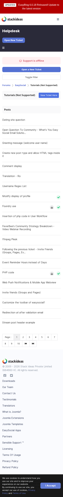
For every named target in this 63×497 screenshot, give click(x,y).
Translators (8, 405)
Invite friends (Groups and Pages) (21, 292)
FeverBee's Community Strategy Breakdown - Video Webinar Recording (28, 228)
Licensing (7, 448)
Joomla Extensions (13, 417)
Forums (6, 85)
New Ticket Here (49, 95)
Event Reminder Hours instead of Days (24, 262)
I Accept (50, 485)
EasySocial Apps (11, 430)
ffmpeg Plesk (9, 239)
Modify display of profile (16, 196)
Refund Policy (10, 467)
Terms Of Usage (11, 454)
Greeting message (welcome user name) (25, 142)
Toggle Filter (31, 77)
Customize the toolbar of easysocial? (23, 302)
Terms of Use (19, 493)
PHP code (8, 272)
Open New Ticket (13, 40)
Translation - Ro (11, 176)
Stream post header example (18, 322)
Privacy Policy (10, 461)
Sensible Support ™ (13, 442)
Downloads (8, 380)
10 (18, 343)
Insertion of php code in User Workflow (24, 216)
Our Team (7, 387)
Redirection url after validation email (22, 312)
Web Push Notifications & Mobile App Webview (29, 282)
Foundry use (9, 206)
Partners (7, 436)
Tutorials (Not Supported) (19, 95)
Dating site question (13, 119)
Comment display (12, 166)
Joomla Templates (12, 424)
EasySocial (20, 85)
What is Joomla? (11, 411)
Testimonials (9, 399)
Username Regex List (14, 186)
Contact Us (9, 393)
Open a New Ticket (31, 69)
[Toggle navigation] (58, 19)
